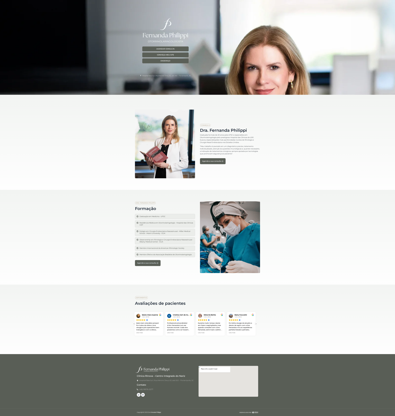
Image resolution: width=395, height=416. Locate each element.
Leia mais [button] (139, 333)
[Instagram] (143, 395)
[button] (205, 125)
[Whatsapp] (139, 395)
